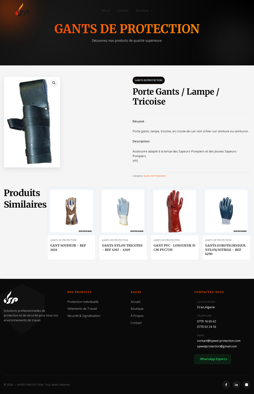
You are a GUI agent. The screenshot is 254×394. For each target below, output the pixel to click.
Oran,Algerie (206, 307)
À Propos (137, 316)
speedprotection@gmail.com (217, 346)
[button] (150, 10)
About (106, 10)
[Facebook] (226, 384)
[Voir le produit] (88, 193)
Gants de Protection (148, 80)
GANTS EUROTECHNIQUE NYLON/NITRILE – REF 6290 (225, 250)
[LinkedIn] (236, 384)
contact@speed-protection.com (218, 341)
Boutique (142, 10)
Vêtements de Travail (82, 309)
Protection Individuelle (83, 302)
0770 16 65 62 (206, 321)
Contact (123, 10)
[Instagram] (246, 384)
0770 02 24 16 (206, 327)
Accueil (135, 302)
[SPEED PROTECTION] (22, 10)
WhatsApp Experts (213, 359)
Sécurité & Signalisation (83, 316)
